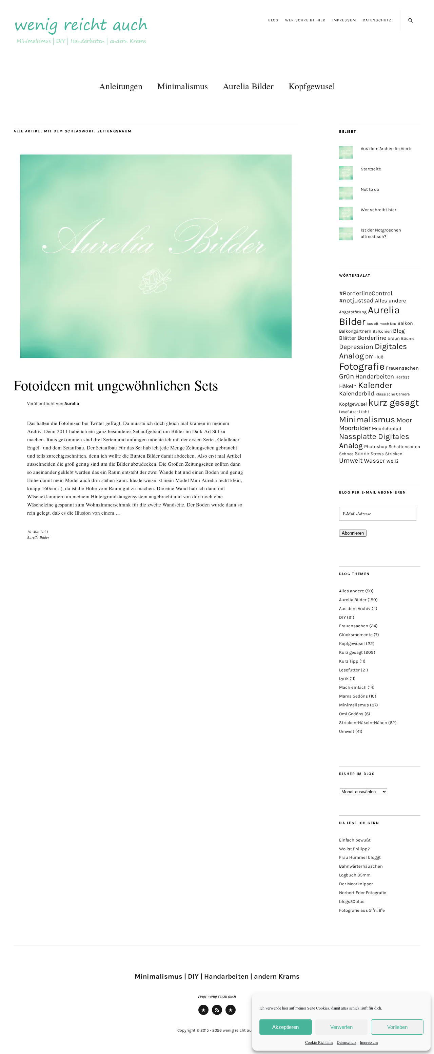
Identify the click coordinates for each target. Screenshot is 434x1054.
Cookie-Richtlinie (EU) (230, 1014)
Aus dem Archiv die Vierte (387, 148)
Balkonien (382, 331)
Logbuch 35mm (355, 874)
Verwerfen (341, 1027)
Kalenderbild (356, 393)
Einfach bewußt (355, 840)
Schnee (346, 453)
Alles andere (390, 300)
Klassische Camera (393, 394)
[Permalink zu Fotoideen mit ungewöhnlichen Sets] (156, 362)
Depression (356, 347)
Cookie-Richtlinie (319, 1042)
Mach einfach (353, 687)
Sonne (362, 453)
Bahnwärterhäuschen (361, 866)
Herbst (402, 377)
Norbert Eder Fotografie (362, 892)
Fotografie (361, 366)
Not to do (370, 189)
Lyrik (344, 678)
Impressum (369, 1042)
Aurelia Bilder (248, 86)
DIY (369, 356)
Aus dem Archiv (355, 608)
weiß (392, 461)
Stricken (393, 453)
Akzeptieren (285, 1027)
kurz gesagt (393, 402)
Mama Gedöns (353, 696)
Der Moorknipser (356, 883)
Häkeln (348, 386)
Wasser (374, 460)
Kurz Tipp (348, 661)
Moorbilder (355, 428)
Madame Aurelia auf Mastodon (203, 1014)
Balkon (405, 323)
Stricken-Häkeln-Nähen (363, 722)
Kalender (375, 385)
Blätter (347, 338)
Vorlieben (397, 1027)
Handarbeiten (374, 376)
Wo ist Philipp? (354, 848)
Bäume (407, 338)
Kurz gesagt (351, 652)
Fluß (378, 356)
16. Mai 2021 (37, 531)
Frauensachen (402, 368)
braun (394, 338)
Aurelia (71, 403)
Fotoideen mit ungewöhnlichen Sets (116, 384)
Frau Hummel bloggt (360, 857)
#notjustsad (356, 300)
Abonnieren (353, 533)
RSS (217, 1014)
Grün (346, 376)
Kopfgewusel (312, 86)
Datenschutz (346, 1042)
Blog (273, 20)
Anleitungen (120, 86)
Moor (404, 420)
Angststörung (353, 311)
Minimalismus (182, 86)
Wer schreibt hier (305, 20)
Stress (377, 453)
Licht (364, 411)
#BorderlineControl (365, 293)
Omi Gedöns (351, 713)
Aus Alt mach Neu (381, 323)
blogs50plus (351, 901)
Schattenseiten (404, 446)
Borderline (371, 337)
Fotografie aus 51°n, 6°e (362, 910)
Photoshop (375, 446)
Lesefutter (348, 411)
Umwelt (350, 460)
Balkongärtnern (355, 331)
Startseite (371, 168)
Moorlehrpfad (386, 428)
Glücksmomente (356, 634)
